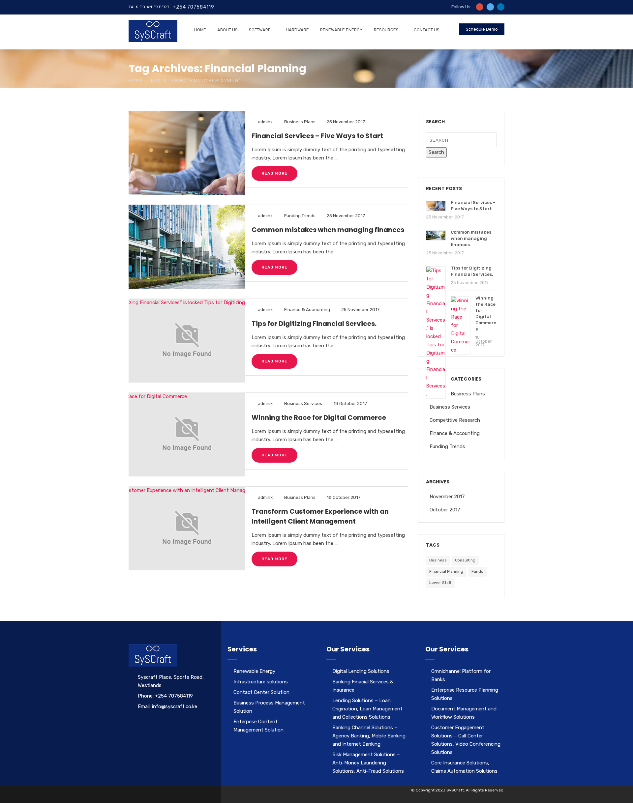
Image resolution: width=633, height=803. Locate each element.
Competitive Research (455, 420)
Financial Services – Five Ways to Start (317, 135)
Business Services (303, 403)
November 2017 (447, 497)
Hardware (297, 29)
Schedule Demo (482, 29)
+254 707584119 (193, 7)
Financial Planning (446, 571)
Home (200, 29)
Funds (477, 571)
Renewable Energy (341, 29)
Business (438, 560)
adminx (265, 121)
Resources (386, 29)
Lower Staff (440, 582)
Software (260, 29)
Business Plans (300, 121)
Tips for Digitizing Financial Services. (314, 323)
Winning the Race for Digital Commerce (319, 417)
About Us (227, 29)
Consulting (465, 560)
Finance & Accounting (307, 309)
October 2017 (445, 510)
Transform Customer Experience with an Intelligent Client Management (320, 516)
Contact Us (426, 29)
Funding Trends (300, 215)
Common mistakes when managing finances (328, 229)
